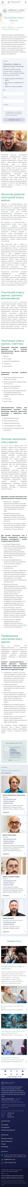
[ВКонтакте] (5, 1074)
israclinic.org (10, 1116)
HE (7, 1173)
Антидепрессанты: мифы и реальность (12, 967)
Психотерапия (5, 1127)
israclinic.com (10, 1113)
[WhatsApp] (17, 1071)
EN (5, 1173)
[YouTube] (22, 1074)
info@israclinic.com (9, 1159)
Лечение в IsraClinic (7, 1138)
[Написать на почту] (22, 1071)
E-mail (5, 97)
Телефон (5, 104)
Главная (3, 27)
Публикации (11, 27)
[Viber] (11, 1071)
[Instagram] (17, 1074)
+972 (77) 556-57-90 (10, 1162)
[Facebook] (11, 1074)
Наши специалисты (6, 1141)
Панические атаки (6, 446)
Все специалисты (6, 773)
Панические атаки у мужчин (10, 302)
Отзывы (3, 1144)
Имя (4, 90)
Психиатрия (19, 27)
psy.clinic (9, 1115)
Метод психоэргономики (7, 1098)
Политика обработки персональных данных (12, 1175)
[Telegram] (5, 1071)
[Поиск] (25, 2)
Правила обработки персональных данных (12, 1177)
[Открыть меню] (3, 2)
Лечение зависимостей (8, 1130)
